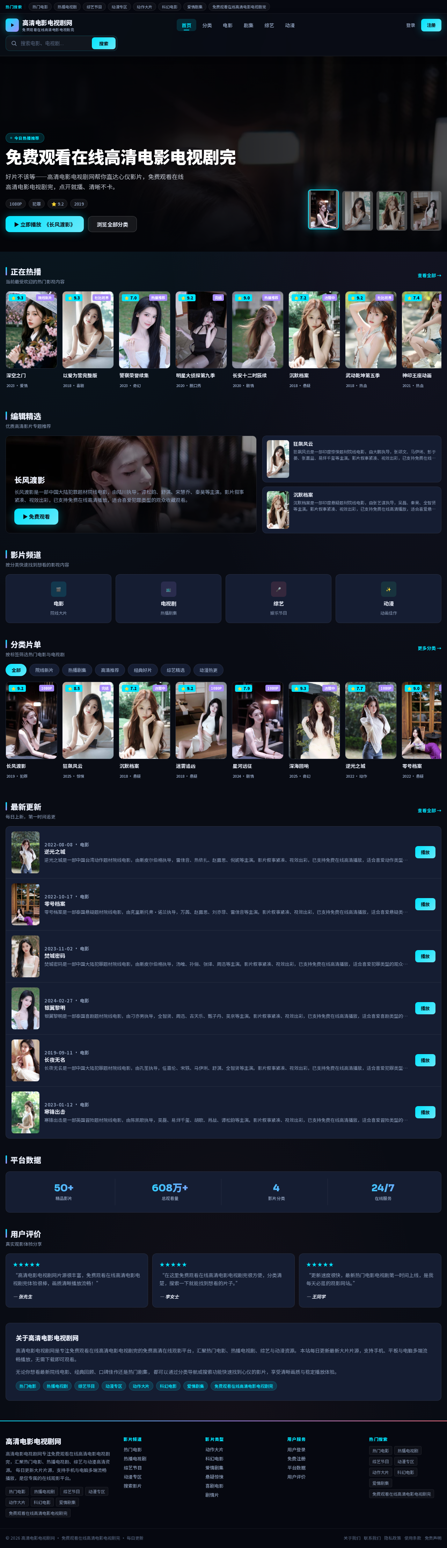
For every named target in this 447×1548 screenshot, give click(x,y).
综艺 (269, 25)
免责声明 (433, 1538)
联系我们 (372, 1538)
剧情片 (212, 1494)
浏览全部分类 (112, 224)
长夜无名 (54, 1059)
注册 (431, 25)
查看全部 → (429, 275)
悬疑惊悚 (214, 1476)
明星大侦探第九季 (195, 375)
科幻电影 (169, 6)
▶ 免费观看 (36, 516)
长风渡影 (29, 480)
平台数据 (296, 1467)
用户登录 (296, 1449)
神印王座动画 (417, 375)
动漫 (290, 25)
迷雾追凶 (186, 765)
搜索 (103, 43)
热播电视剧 (67, 6)
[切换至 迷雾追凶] (426, 211)
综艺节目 (94, 6)
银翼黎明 (54, 1007)
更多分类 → (429, 648)
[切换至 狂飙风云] (357, 211)
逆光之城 (355, 765)
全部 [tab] (16, 670)
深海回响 (299, 765)
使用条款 (412, 1538)
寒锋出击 (54, 1111)
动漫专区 (119, 6)
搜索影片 (133, 1485)
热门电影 (40, 6)
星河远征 (242, 765)
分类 (207, 25)
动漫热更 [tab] (208, 670)
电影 (228, 25)
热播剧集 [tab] (77, 670)
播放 (425, 852)
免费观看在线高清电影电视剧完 (239, 6)
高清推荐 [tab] (110, 670)
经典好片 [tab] (143, 670)
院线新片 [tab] (44, 670)
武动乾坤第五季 (363, 375)
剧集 (249, 25)
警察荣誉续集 (134, 375)
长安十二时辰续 (250, 375)
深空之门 (16, 375)
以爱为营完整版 (80, 375)
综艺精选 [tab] (176, 670)
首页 (186, 25)
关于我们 (352, 1538)
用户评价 (296, 1476)
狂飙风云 (72, 765)
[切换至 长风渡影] (323, 209)
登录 (410, 25)
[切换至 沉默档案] (391, 211)
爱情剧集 (195, 6)
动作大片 (144, 6)
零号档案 (412, 765)
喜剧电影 (214, 1485)
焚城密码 (54, 955)
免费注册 (296, 1458)
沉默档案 (299, 375)
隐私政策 (392, 1538)
